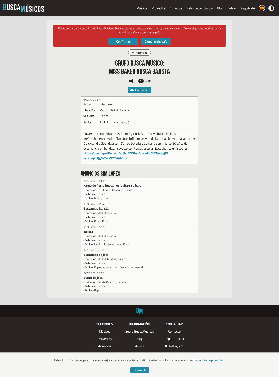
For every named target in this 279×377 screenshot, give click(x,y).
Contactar (142, 90)
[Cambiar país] (262, 8)
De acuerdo (139, 370)
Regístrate (247, 8)
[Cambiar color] (271, 8)
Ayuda (139, 346)
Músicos (142, 8)
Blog (220, 8)
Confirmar (123, 41)
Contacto (174, 331)
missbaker (106, 104)
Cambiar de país (156, 41)
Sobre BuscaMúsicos (139, 331)
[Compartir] (131, 81)
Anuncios (176, 8)
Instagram (176, 346)
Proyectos (158, 8)
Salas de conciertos (199, 8)
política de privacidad (211, 360)
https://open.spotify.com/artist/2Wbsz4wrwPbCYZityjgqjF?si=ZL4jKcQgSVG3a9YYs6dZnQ (125, 156)
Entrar (231, 8)
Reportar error (174, 338)
